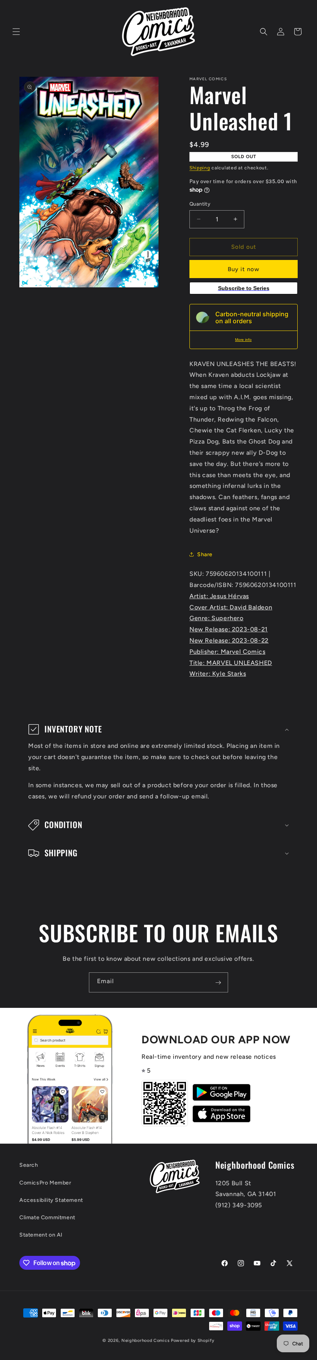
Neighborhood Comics (145, 1340)
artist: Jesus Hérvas (219, 596)
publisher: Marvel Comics (227, 651)
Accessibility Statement (51, 1200)
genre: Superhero (216, 618)
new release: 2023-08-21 (228, 629)
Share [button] (205, 554)
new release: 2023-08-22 (229, 640)
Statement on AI (41, 1235)
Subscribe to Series (243, 288)
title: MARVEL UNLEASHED (230, 663)
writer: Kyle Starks (217, 673)
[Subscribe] (218, 982)
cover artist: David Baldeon (230, 607)
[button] (16, 31)
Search (28, 1165)
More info (243, 339)
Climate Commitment (47, 1217)
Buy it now (243, 269)
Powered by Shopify (193, 1340)
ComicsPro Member (45, 1182)
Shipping (199, 167)
